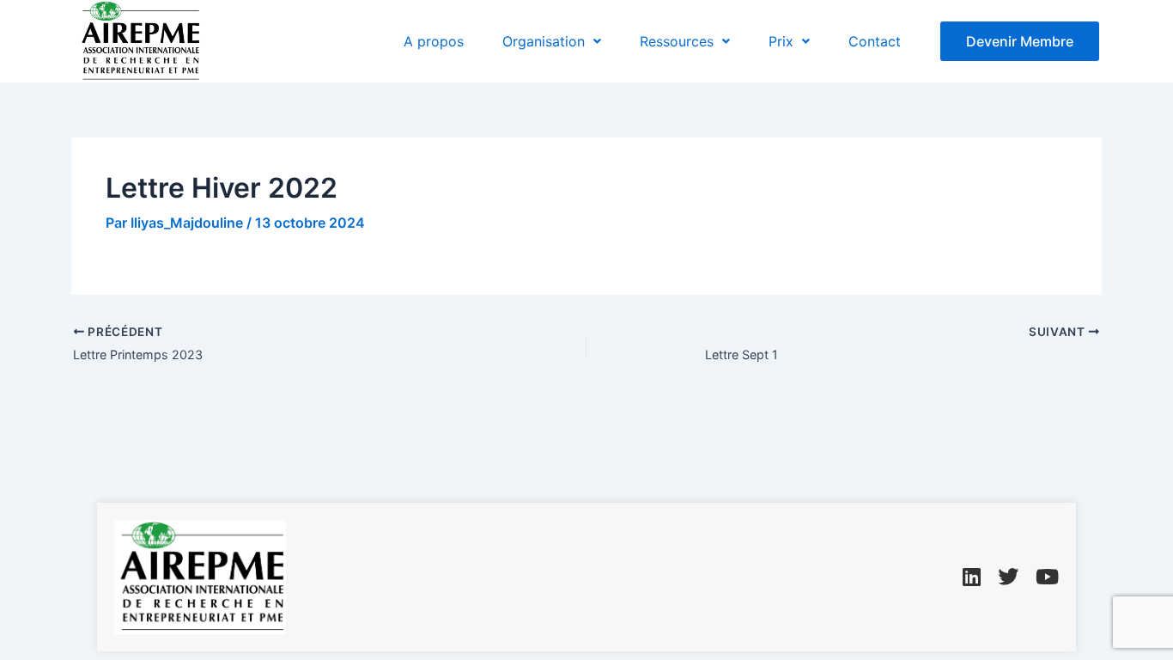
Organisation (543, 41)
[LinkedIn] (972, 577)
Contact (874, 41)
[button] (551, 41)
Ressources (677, 41)
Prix (781, 41)
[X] (1008, 577)
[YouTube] (1047, 577)
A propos (434, 41)
